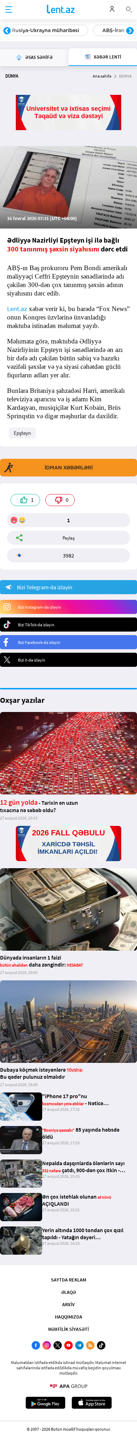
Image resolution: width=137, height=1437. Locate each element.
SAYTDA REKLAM (68, 1280)
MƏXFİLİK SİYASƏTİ (68, 1329)
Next (130, 31)
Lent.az (17, 309)
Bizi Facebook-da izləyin (39, 642)
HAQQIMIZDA (68, 1317)
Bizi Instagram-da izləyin (39, 607)
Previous (7, 31)
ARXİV (68, 1304)
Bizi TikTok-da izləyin (36, 624)
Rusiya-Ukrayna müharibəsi (45, 30)
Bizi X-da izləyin (31, 660)
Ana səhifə (102, 76)
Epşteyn (22, 433)
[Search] (129, 9)
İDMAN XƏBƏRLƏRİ (69, 467)
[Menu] (8, 9)
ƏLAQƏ (68, 1292)
